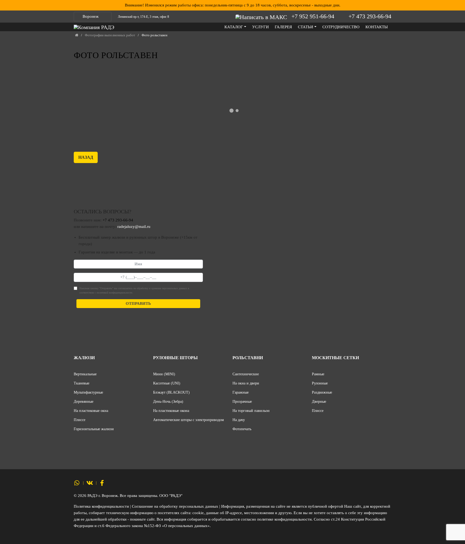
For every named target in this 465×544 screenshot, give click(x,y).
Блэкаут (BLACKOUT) (171, 392)
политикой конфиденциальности (114, 292)
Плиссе (79, 420)
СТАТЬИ (305, 27)
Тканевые (81, 383)
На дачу (238, 420)
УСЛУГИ (260, 27)
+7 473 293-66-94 (369, 16)
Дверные (319, 401)
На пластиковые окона (171, 410)
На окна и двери (245, 383)
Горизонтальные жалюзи (94, 429)
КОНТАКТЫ (376, 27)
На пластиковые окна (91, 410)
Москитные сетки (335, 357)
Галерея (283, 27)
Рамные (318, 374)
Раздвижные (322, 392)
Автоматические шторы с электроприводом (188, 420)
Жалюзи (84, 357)
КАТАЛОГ (233, 27)
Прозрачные (242, 401)
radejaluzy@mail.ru (133, 226)
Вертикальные (85, 374)
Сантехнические (245, 374)
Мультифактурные (88, 392)
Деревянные (83, 401)
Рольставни (247, 357)
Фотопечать (241, 429)
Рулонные (320, 383)
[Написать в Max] (262, 16)
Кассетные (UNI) (166, 383)
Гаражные (240, 392)
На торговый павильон (251, 410)
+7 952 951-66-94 (312, 16)
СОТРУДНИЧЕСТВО (341, 27)
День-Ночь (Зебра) (168, 401)
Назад (85, 157)
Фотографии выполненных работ (110, 35)
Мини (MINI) (164, 374)
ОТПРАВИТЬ (138, 303)
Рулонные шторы (175, 357)
